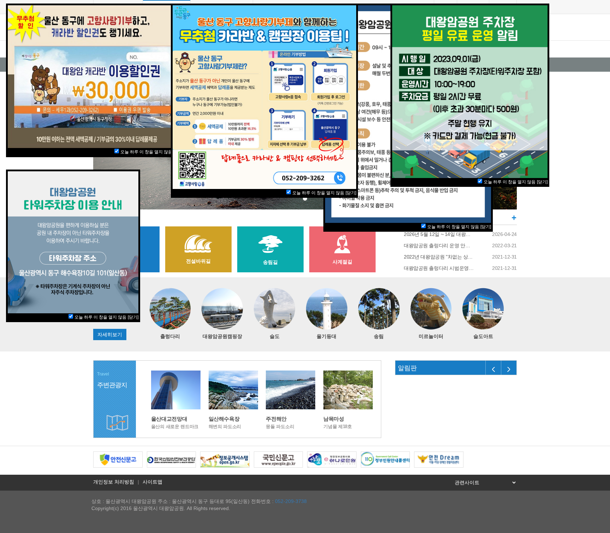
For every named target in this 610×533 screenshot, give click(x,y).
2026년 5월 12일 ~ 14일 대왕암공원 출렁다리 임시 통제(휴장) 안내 (439, 234)
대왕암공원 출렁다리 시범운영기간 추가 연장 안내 (439, 268)
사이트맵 (152, 482)
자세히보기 (109, 334)
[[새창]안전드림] (438, 459)
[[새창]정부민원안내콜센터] (385, 459)
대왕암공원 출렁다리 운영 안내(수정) (439, 245)
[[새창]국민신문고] (278, 459)
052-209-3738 (291, 501)
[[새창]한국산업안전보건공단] (171, 459)
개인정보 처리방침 (113, 482)
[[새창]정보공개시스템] (225, 459)
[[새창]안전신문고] (118, 459)
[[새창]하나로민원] (331, 459)
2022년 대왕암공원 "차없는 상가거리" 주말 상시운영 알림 (439, 257)
